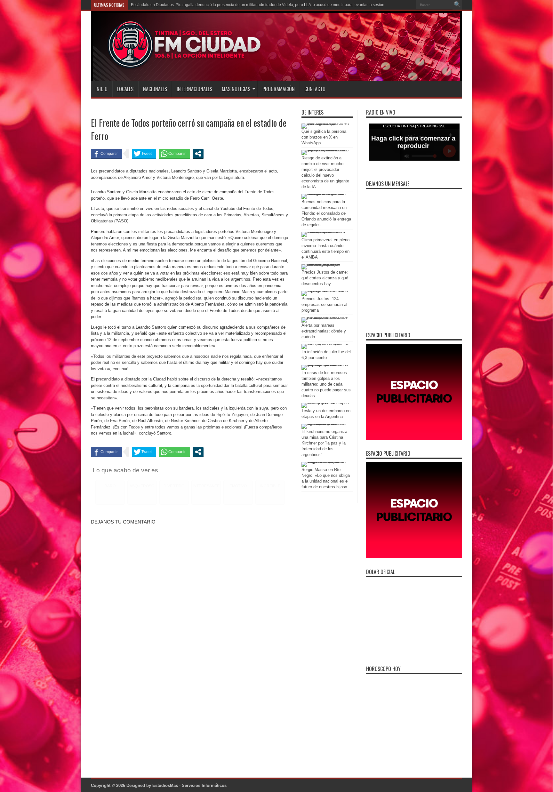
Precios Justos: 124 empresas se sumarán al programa (324, 304)
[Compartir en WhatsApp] (174, 153)
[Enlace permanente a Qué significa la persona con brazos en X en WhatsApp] (325, 123)
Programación (278, 89)
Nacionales (155, 89)
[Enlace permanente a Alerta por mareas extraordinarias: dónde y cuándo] (325, 317)
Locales (125, 89)
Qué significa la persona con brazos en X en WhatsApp (323, 137)
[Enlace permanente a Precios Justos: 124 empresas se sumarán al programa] (325, 290)
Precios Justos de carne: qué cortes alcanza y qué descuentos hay (324, 278)
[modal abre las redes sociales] (198, 153)
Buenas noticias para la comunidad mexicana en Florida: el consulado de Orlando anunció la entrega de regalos (326, 213)
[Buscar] (457, 5)
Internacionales (194, 89)
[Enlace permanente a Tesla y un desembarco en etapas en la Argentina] (325, 402)
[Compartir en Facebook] (106, 153)
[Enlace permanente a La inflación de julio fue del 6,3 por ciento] (325, 343)
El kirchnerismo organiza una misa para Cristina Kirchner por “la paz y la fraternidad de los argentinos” (324, 443)
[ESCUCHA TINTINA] (177, 65)
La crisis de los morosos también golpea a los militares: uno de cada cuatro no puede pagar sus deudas (326, 384)
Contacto (314, 89)
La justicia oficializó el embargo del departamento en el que (183, 5)
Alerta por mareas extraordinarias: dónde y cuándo (323, 331)
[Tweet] (144, 153)
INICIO (101, 89)
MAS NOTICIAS (236, 89)
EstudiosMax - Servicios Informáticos (189, 785)
